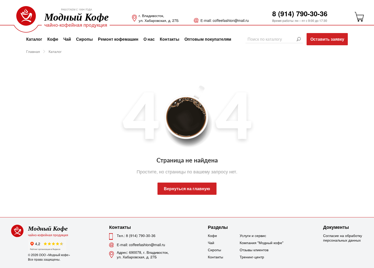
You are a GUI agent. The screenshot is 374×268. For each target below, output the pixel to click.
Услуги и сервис (252, 235)
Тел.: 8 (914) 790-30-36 (136, 235)
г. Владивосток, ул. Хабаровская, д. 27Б (159, 18)
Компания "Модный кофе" (252, 242)
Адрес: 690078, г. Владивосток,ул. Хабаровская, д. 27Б (143, 254)
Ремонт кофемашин (118, 39)
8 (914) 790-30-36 (299, 13)
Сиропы (84, 39)
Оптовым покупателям (207, 39)
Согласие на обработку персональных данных (342, 237)
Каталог (34, 39)
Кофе (52, 39)
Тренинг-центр (252, 257)
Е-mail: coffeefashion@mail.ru (224, 20)
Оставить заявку (327, 39)
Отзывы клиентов (252, 249)
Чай (67, 39)
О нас (149, 39)
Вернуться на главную (187, 188)
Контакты (169, 39)
